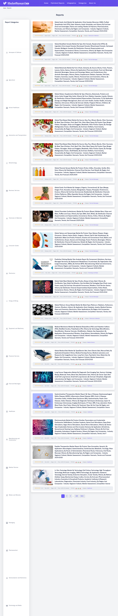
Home (4, 8)
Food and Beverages (92, 59)
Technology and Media (93, 273)
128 (77, 496)
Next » (82, 496)
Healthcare (89, 386)
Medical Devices (91, 342)
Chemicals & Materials (93, 35)
